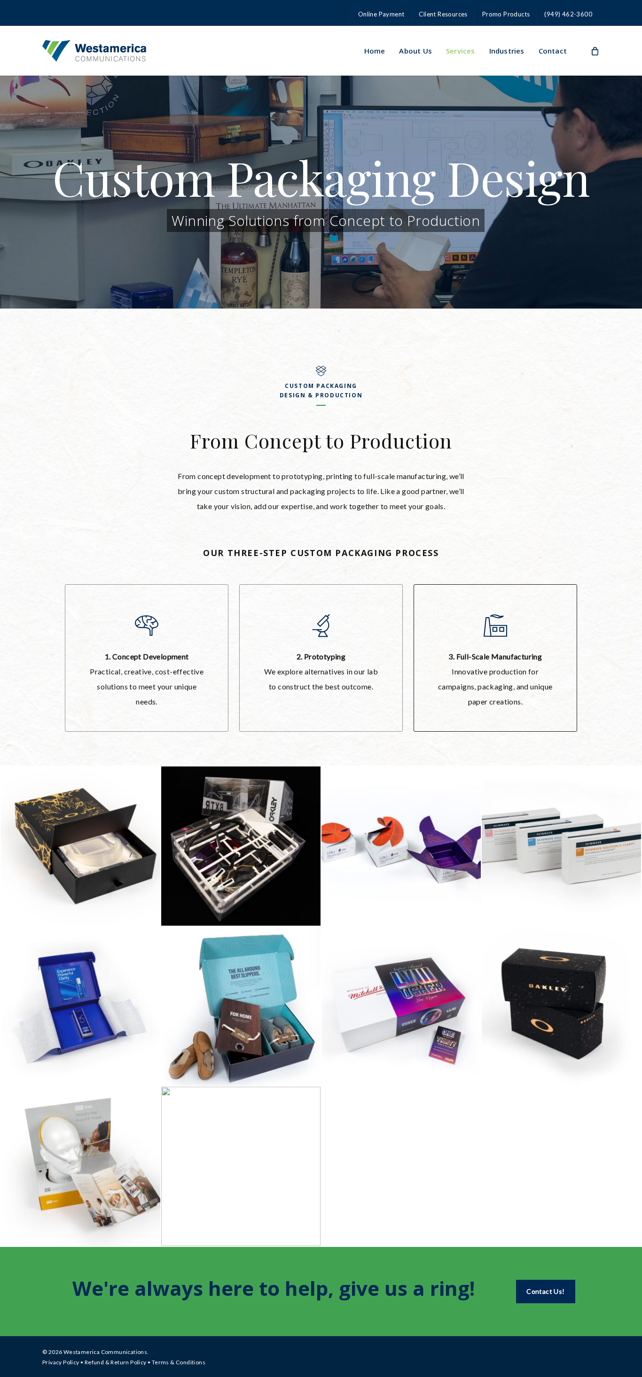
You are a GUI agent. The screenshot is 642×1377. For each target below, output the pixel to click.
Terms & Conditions (178, 1362)
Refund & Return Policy (116, 1362)
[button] (545, 1291)
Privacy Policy (60, 1362)
